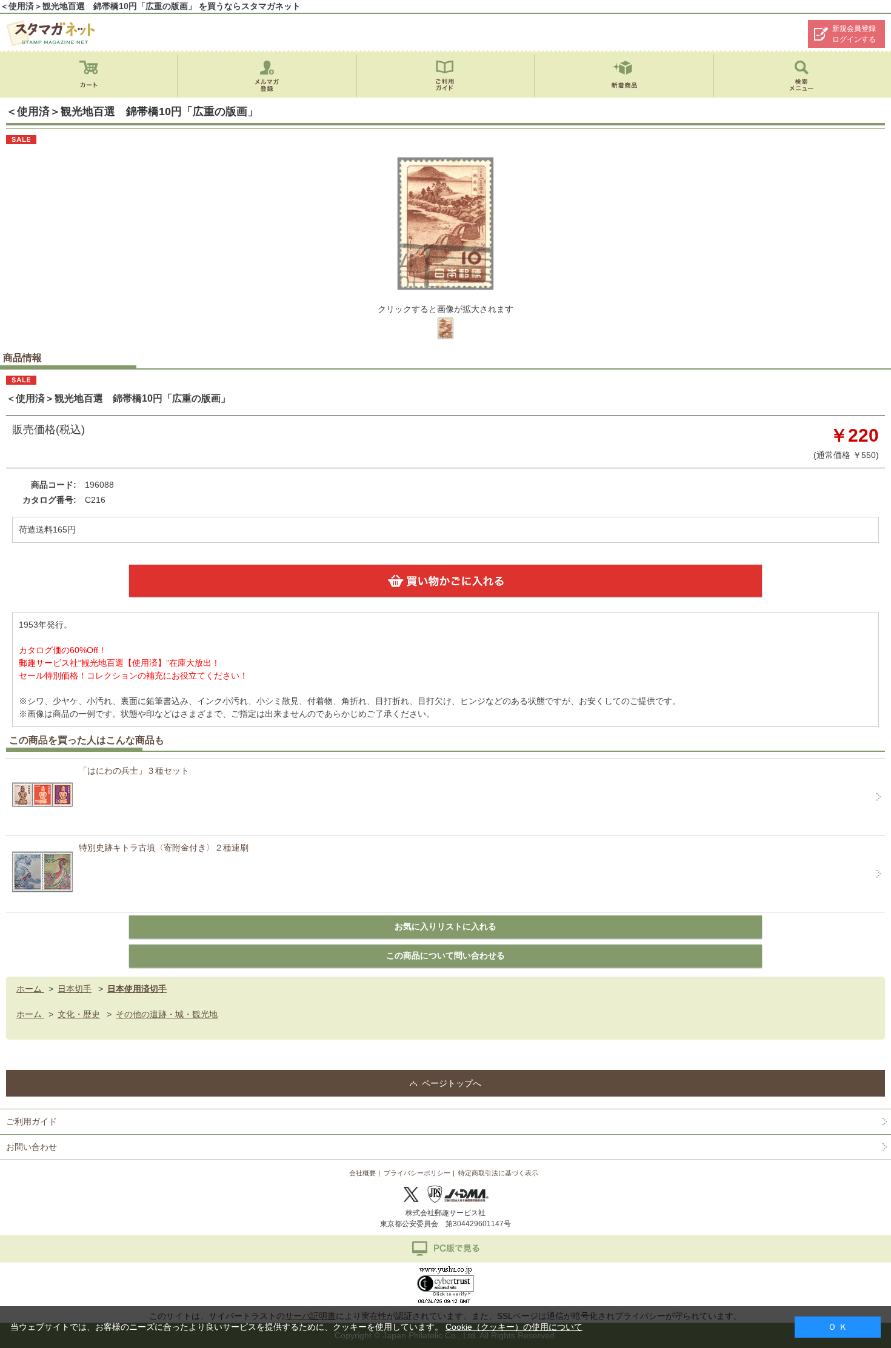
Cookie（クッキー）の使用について (514, 1327)
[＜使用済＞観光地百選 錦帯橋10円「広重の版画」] (445, 338)
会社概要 (362, 1173)
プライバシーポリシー (417, 1173)
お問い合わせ (31, 1147)
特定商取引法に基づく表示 (498, 1173)
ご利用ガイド (31, 1121)
